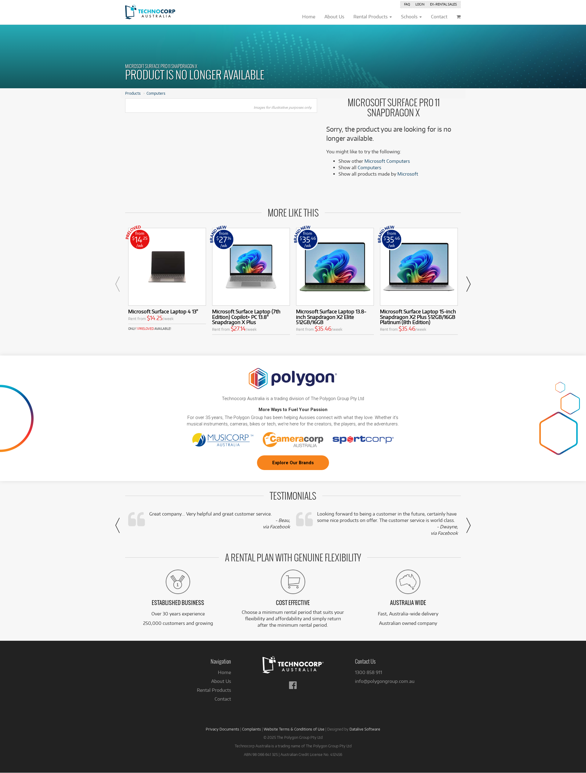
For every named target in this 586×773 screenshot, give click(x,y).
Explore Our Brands (293, 462)
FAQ (407, 4)
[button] (117, 284)
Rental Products (214, 690)
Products (133, 93)
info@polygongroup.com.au (384, 681)
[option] (167, 279)
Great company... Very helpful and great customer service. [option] (219, 520)
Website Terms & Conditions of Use (294, 729)
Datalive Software (364, 729)
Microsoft (407, 174)
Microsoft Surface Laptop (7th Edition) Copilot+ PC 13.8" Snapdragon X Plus (246, 317)
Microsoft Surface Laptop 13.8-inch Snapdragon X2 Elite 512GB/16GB (331, 317)
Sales (443, 4)
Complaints (251, 729)
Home (224, 672)
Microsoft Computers (387, 161)
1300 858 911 (368, 672)
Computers (155, 93)
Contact (223, 699)
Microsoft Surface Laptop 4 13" (163, 311)
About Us (221, 681)
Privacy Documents (222, 729)
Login (420, 4)
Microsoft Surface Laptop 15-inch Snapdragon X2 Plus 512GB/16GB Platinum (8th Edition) (418, 317)
